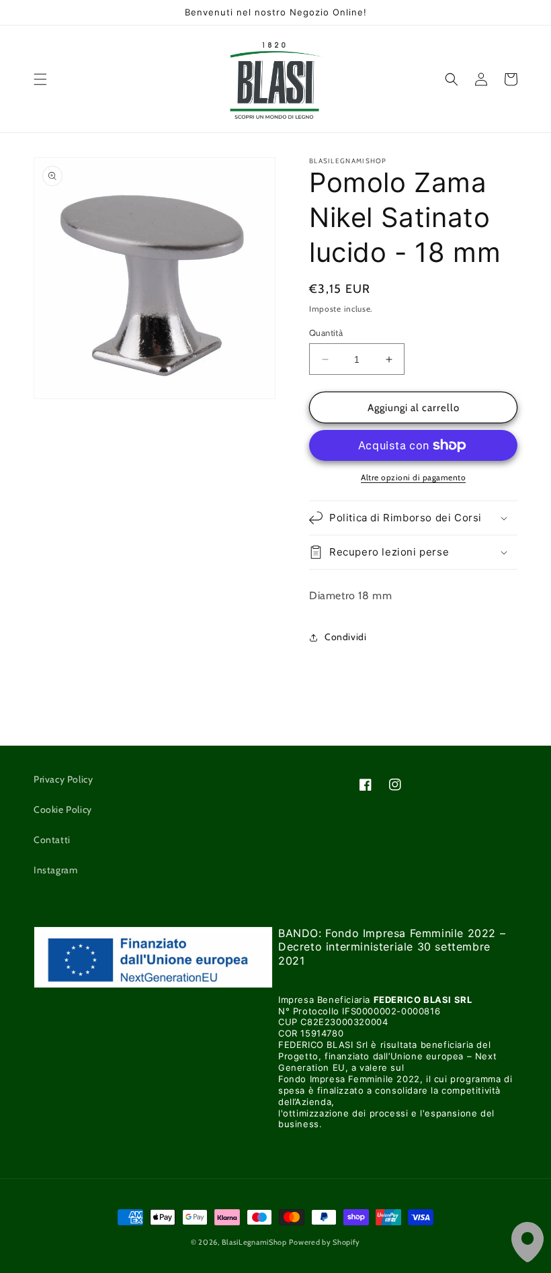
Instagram (55, 870)
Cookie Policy (63, 809)
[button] (40, 79)
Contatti (52, 840)
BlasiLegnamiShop (254, 1242)
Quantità (326, 332)
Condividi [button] (345, 637)
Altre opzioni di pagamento (413, 477)
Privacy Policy (63, 779)
